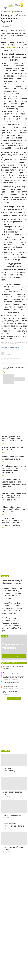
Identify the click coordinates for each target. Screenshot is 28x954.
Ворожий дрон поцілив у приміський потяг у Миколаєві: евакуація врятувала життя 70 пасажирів (13, 593)
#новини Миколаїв (15, 347)
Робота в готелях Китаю (11, 815)
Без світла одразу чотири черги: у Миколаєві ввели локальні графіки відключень (13, 438)
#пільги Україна (4, 349)
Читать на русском (5, 26)
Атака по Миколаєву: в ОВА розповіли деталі (12, 581)
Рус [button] (6, 8)
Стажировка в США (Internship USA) (10, 769)
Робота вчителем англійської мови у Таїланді (13, 825)
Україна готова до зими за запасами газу (12, 448)
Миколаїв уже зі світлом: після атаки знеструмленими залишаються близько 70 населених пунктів (14, 496)
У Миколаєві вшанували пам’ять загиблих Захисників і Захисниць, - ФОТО (14, 509)
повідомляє (11, 47)
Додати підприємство (14, 699)
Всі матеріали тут (14, 656)
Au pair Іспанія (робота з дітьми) (12, 793)
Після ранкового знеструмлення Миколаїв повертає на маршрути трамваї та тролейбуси (12, 521)
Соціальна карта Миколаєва (12, 646)
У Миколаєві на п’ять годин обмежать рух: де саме (13, 458)
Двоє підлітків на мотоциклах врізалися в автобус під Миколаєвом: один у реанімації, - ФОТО (14, 469)
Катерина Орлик (8, 352)
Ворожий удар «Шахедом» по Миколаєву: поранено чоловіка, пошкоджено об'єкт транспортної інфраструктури (13, 608)
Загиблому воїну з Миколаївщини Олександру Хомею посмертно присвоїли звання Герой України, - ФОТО (12, 624)
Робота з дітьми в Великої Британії (12, 848)
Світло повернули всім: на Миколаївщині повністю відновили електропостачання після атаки (14, 483)
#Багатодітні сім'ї (5, 347)
